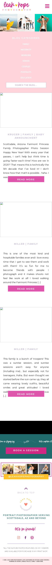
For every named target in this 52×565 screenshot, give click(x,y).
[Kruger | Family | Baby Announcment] (26, 110)
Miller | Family (26, 243)
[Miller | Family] (26, 219)
